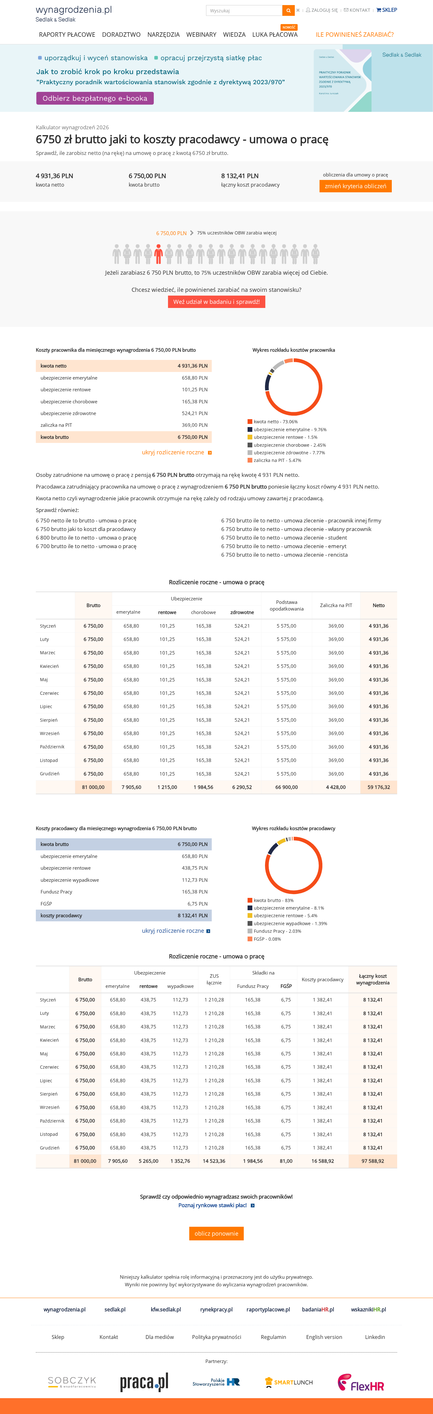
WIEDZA (234, 34)
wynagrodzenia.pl (65, 1309)
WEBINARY (201, 34)
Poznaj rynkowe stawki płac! (212, 1205)
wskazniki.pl (368, 1309)
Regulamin (273, 1337)
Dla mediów (159, 1337)
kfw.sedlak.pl (166, 1309)
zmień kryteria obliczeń (355, 186)
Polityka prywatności (216, 1337)
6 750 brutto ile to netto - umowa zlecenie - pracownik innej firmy (301, 520)
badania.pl (318, 1309)
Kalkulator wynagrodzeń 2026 (72, 127)
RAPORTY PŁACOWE (67, 34)
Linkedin (375, 1337)
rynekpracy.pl (216, 1309)
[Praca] (144, 1382)
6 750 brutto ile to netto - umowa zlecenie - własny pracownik (296, 529)
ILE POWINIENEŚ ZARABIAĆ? (355, 34)
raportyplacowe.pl (268, 1309)
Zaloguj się (324, 10)
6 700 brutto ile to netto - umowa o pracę (86, 546)
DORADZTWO (121, 34)
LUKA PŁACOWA (275, 34)
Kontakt (359, 10)
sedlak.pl (115, 1309)
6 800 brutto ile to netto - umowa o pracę (86, 537)
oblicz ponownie (216, 1233)
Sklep (389, 9)
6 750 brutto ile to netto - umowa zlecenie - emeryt (283, 546)
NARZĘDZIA (163, 34)
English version (324, 1337)
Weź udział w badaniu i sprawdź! (216, 301)
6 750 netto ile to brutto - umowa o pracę (86, 520)
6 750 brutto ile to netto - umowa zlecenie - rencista (284, 554)
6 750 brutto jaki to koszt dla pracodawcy (86, 529)
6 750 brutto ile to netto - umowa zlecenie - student (284, 537)
